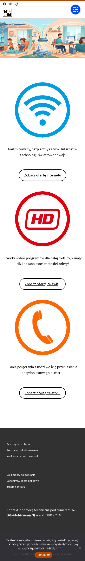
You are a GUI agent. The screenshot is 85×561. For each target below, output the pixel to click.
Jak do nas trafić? (17, 487)
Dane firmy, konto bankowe (23, 481)
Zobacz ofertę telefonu (42, 393)
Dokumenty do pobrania (21, 475)
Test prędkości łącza (19, 444)
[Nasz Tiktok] (16, 4)
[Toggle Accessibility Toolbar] (75, 9)
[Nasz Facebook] (4, 4)
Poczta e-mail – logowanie (22, 450)
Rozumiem (43, 554)
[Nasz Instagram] (10, 4)
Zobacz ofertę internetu (42, 175)
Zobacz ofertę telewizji (42, 284)
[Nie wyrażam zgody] (80, 548)
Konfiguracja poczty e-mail (22, 456)
